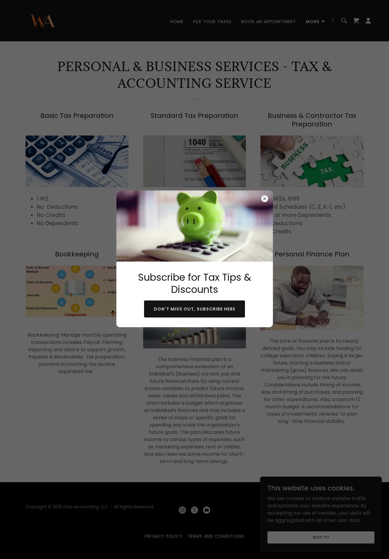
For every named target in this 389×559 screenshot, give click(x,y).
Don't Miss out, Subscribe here (194, 309)
